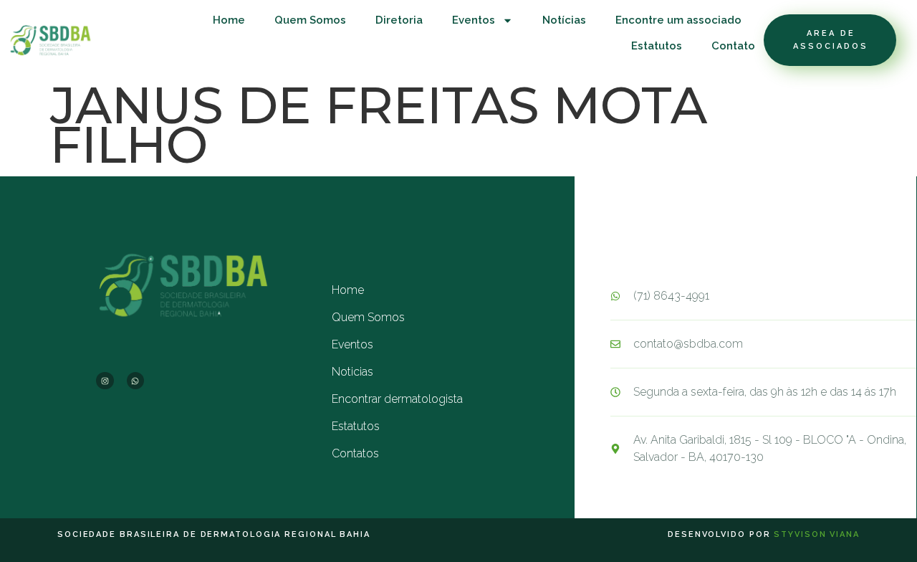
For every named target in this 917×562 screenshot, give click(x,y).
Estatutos (656, 45)
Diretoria (399, 20)
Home (229, 20)
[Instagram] (104, 380)
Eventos (473, 20)
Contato (733, 45)
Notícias (564, 20)
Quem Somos (310, 20)
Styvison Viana (817, 534)
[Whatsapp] (135, 380)
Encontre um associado (678, 20)
